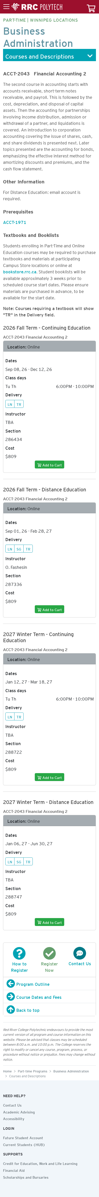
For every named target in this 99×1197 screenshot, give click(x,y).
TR (18, 403)
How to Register (19, 966)
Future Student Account (23, 1137)
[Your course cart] (91, 6)
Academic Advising (19, 1111)
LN (10, 403)
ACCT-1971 (14, 221)
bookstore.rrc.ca (19, 270)
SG (18, 548)
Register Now (49, 966)
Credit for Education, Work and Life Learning (40, 1163)
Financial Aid (14, 1169)
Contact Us (12, 1104)
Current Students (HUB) (24, 1144)
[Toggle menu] (32, 7)
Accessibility (13, 1118)
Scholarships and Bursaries (25, 1176)
